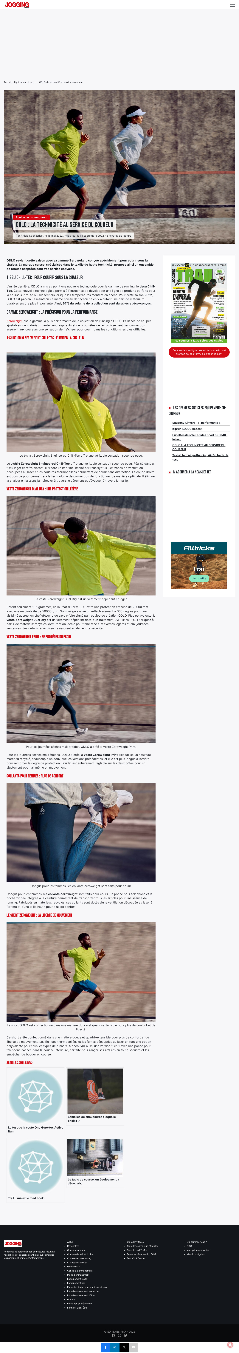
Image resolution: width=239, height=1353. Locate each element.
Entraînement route (77, 1278)
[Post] (124, 1347)
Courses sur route (76, 1250)
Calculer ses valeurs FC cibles (142, 1246)
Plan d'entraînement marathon (83, 1291)
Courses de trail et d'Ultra (80, 1254)
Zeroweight (15, 321)
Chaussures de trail (77, 1262)
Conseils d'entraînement (79, 1270)
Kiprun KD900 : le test (187, 429)
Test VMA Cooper (136, 1258)
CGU (189, 1246)
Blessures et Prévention (79, 1303)
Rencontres (73, 1246)
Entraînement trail (76, 1283)
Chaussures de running (79, 1258)
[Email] (133, 1347)
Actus (70, 1241)
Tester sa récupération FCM (141, 1254)
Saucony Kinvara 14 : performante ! (196, 422)
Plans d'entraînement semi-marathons (87, 1287)
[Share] (105, 1347)
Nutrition (71, 1299)
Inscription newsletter (198, 1250)
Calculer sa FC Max (137, 1250)
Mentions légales (195, 1254)
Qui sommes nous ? (197, 1241)
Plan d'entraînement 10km (80, 1295)
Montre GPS (73, 1266)
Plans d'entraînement (78, 1274)
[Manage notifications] (230, 1345)
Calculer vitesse (135, 1241)
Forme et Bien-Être (77, 1307)
